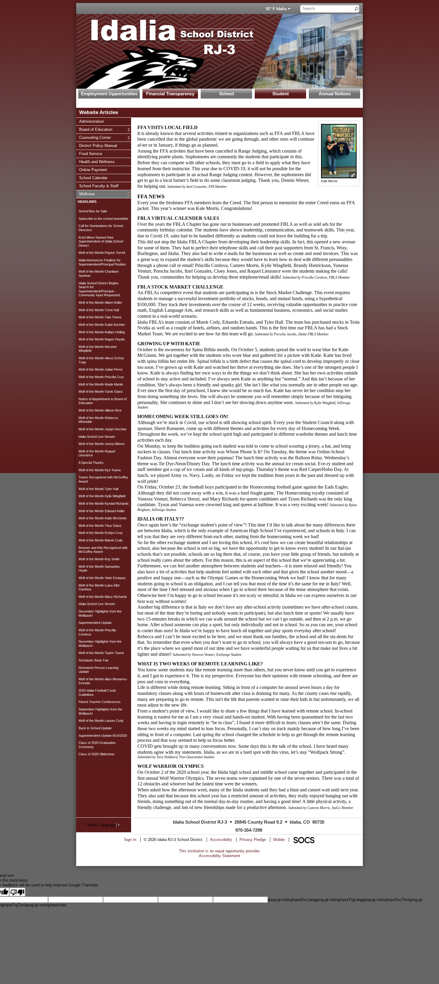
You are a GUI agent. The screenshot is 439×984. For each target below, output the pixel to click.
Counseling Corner (95, 137)
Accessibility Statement (219, 855)
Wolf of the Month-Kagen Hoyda (102, 339)
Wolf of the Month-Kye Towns (100, 470)
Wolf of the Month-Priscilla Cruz (101, 377)
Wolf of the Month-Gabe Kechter (102, 324)
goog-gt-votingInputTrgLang (339, 899)
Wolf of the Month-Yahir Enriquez (102, 578)
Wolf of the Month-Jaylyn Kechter (103, 429)
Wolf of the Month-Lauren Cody (101, 720)
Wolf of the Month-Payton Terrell (102, 252)
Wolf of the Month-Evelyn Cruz (101, 533)
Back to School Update (95, 728)
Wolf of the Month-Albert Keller (100, 302)
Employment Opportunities (109, 93)
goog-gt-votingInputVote (45, 905)
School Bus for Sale (93, 211)
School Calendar (93, 177)
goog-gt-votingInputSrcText (386, 899)
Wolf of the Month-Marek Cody (101, 540)
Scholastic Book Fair (93, 660)
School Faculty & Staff (99, 185)
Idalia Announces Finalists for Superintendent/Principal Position (102, 262)
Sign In (130, 839)
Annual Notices (335, 93)
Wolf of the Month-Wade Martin (101, 384)
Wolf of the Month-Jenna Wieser (102, 444)
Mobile (279, 839)
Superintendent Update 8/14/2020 (103, 735)
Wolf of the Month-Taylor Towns (101, 653)
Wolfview (87, 193)
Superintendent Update (95, 622)
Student (280, 93)
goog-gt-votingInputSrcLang (291, 899)
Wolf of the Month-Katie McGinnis (103, 518)
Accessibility (221, 839)
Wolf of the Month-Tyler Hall (98, 489)
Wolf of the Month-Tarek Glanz (101, 391)
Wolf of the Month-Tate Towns (100, 317)
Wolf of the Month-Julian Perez (101, 369)
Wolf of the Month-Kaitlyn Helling (102, 332)
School (226, 93)
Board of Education (95, 129)
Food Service (90, 153)
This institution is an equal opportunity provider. (219, 851)
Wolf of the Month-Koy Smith (99, 559)
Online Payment (93, 169)
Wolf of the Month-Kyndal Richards (104, 503)
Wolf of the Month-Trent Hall (99, 310)
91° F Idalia (276, 9)
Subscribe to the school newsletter (103, 218)
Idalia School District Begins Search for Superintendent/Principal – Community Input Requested (99, 289)
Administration (91, 121)
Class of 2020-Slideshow (96, 754)
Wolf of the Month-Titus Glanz (100, 525)
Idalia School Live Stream (97, 436)
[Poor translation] (17, 892)
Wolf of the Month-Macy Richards (103, 596)
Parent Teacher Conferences (100, 702)
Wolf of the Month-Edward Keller (102, 511)
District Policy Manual (98, 145)
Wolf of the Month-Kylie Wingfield (102, 496)
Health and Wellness (97, 161)
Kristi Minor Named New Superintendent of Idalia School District (101, 241)
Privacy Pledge (253, 839)
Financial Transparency (170, 93)
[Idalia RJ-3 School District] (164, 51)
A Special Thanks (91, 462)
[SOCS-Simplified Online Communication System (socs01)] (303, 839)
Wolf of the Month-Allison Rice (100, 410)
